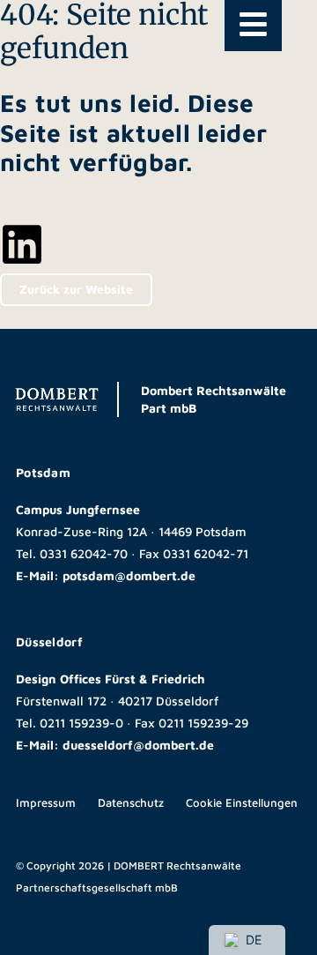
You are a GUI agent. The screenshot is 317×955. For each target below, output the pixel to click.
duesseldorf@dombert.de (138, 744)
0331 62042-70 (84, 553)
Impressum (46, 802)
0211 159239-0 (81, 722)
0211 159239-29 (203, 722)
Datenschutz (131, 802)
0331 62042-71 (205, 553)
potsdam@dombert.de (129, 575)
